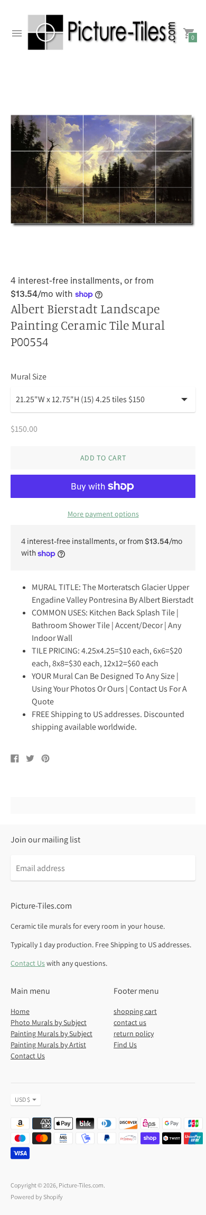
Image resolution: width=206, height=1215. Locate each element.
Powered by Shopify (37, 1197)
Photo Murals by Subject (49, 1022)
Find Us (125, 1044)
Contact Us (28, 963)
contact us (130, 1022)
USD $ (22, 1099)
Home (20, 1011)
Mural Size (28, 377)
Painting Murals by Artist (48, 1044)
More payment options (103, 514)
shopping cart (135, 1011)
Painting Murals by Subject (51, 1033)
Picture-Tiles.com (81, 1185)
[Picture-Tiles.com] (103, 33)
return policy (134, 1033)
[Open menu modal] (17, 33)
